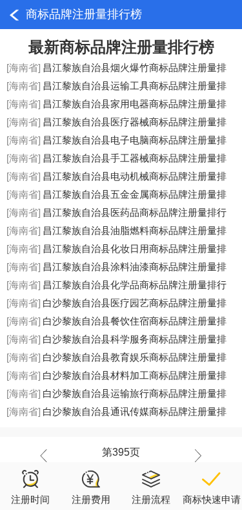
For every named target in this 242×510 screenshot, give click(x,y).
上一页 (47, 455)
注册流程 (151, 499)
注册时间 (30, 499)
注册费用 (91, 499)
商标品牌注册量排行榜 (84, 14)
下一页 (195, 455)
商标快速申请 (212, 499)
